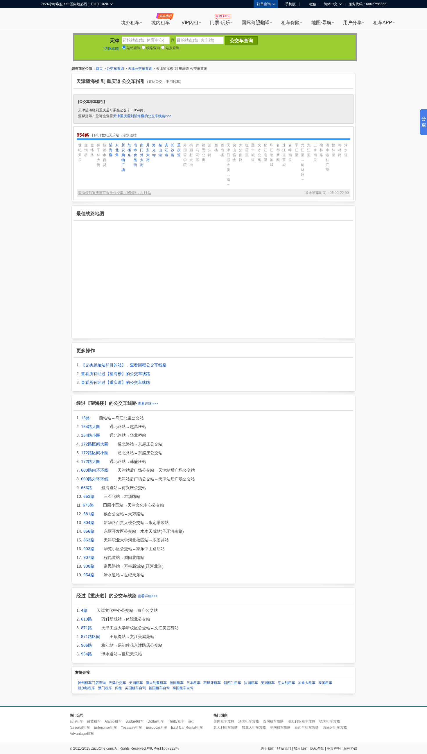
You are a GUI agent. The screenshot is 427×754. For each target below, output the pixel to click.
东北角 (117, 150)
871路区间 (90, 636)
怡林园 (333, 150)
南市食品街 (135, 155)
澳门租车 (105, 688)
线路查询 (152, 48)
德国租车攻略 (329, 721)
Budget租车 (134, 721)
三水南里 (315, 152)
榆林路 (321, 150)
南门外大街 (141, 155)
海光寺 (154, 150)
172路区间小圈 (94, 452)
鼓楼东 (129, 150)
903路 (88, 548)
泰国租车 (325, 683)
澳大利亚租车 (156, 683)
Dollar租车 (156, 721)
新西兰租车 (232, 683)
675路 (88, 505)
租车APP (382, 22)
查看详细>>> (148, 404)
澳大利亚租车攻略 (301, 721)
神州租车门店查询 (92, 683)
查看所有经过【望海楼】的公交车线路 (115, 373)
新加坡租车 (86, 688)
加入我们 (301, 748)
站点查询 (172, 48)
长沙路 (172, 150)
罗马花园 (197, 152)
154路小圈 (90, 435)
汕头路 (209, 150)
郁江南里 (265, 152)
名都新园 (278, 152)
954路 (88, 575)
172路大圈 (90, 461)
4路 (84, 610)
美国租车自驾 (135, 688)
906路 (86, 645)
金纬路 (92, 150)
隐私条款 (317, 748)
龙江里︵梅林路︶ (302, 162)
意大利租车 (286, 683)
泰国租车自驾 (183, 688)
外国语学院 (185, 155)
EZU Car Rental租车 (187, 728)
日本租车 (193, 683)
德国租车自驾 (159, 688)
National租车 (80, 728)
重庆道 (179, 150)
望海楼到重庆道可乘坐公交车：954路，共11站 (114, 193)
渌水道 (346, 150)
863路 (88, 540)
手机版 (290, 4)
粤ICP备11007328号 (163, 748)
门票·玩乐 (220, 22)
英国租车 (268, 683)
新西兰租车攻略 (307, 728)
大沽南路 (241, 152)
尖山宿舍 (234, 152)
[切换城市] (111, 49)
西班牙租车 (212, 683)
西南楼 (222, 150)
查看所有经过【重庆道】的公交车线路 (115, 382)
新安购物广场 (123, 157)
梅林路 (340, 150)
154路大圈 (90, 426)
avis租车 (76, 721)
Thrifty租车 (176, 721)
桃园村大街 (191, 155)
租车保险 (290, 22)
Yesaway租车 (131, 728)
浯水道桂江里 (327, 157)
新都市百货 (104, 155)
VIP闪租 (190, 22)
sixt (190, 721)
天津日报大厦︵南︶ (228, 165)
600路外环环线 (94, 479)
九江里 (309, 150)
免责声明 (334, 748)
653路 (88, 496)
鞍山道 (160, 150)
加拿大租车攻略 (254, 728)
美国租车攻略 (224, 721)
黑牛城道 (253, 152)
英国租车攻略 (280, 728)
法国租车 (251, 683)
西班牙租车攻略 (335, 728)
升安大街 (148, 152)
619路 (86, 619)
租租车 (48, 19)
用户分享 (352, 22)
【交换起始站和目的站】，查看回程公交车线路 (123, 365)
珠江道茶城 (284, 155)
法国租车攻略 (248, 721)
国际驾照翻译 (256, 22)
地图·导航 (321, 22)
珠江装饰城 (271, 155)
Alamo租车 (113, 721)
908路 (88, 566)
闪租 (118, 688)
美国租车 (136, 683)
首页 (99, 69)
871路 (86, 627)
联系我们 (284, 748)
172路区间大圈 (94, 444)
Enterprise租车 (105, 728)
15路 (85, 418)
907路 (88, 557)
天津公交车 (117, 683)
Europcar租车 (156, 728)
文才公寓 (259, 152)
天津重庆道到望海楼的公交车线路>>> (142, 116)
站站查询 (133, 48)
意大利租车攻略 (226, 728)
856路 (88, 531)
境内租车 (160, 22)
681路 (88, 513)
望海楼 (110, 150)
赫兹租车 (94, 721)
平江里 (296, 150)
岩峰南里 (290, 152)
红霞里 (247, 150)
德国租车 (177, 683)
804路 (88, 522)
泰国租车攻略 (273, 721)
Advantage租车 (82, 734)
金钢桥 (86, 150)
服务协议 (350, 748)
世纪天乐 (80, 152)
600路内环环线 (94, 470)
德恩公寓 (203, 152)
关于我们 (267, 748)
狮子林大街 (98, 155)
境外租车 (130, 22)
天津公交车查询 (140, 69)
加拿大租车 (306, 683)
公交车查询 (115, 69)
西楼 (216, 147)
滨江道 (166, 150)
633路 (86, 487)
